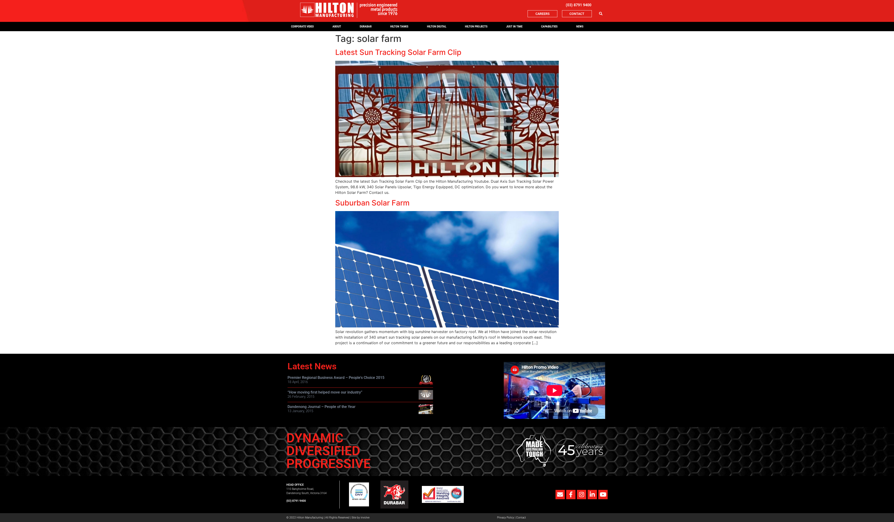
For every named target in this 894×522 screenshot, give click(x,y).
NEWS (579, 26)
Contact (521, 517)
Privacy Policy (505, 517)
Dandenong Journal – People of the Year (322, 406)
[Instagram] (581, 494)
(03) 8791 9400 (578, 5)
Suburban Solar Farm (372, 202)
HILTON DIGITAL (436, 26)
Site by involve (360, 517)
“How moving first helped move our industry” (325, 392)
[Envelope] (560, 494)
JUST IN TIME (514, 26)
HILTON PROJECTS (476, 26)
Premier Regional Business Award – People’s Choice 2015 (336, 377)
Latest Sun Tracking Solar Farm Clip (398, 52)
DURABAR (366, 26)
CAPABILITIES (549, 26)
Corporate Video (302, 26)
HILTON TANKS (399, 26)
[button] (601, 14)
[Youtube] (603, 494)
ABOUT (336, 26)
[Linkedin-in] (592, 494)
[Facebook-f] (571, 494)
